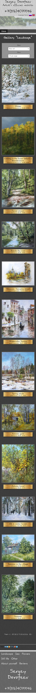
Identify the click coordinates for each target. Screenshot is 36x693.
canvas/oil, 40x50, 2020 (18, 252)
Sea (17, 654)
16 (27, 634)
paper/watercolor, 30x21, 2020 (18, 343)
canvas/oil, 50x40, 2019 (18, 488)
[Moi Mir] (11, 647)
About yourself (9, 663)
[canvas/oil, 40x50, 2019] (18, 430)
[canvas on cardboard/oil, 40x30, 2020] (18, 102)
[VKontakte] (5, 647)
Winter (18, 106)
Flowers (26, 654)
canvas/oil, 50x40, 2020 (18, 212)
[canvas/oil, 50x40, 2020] (18, 207)
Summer (18, 616)
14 (23, 634)
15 (25, 634)
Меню (3, 31)
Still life (5, 659)
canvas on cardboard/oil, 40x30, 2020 (18, 108)
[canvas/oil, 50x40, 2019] (18, 482)
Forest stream (18, 211)
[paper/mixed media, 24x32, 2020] (18, 285)
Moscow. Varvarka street (18, 289)
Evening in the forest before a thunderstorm (18, 160)
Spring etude (18, 394)
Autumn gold (18, 434)
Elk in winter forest (18, 524)
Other (14, 659)
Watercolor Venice (18, 341)
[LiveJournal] (13, 647)
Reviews (23, 663)
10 (15, 634)
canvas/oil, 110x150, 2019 (18, 525)
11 (17, 634)
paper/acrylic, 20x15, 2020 (18, 395)
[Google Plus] (15, 647)
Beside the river (18, 251)
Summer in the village (18, 564)
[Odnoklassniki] (9, 647)
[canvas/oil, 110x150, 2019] (18, 520)
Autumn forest (18, 486)
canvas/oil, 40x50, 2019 (18, 435)
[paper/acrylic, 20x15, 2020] (18, 390)
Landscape (7, 654)
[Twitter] (7, 647)
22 (30, 634)
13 (21, 634)
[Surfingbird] (17, 647)
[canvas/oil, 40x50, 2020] (18, 247)
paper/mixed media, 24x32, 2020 (18, 291)
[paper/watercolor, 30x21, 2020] (18, 337)
